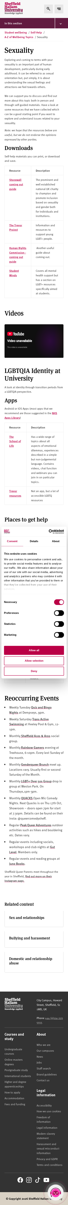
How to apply (12, 1092)
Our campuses (45, 1050)
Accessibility (44, 1105)
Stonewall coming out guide (16, 184)
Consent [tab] (12, 541)
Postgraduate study (16, 1070)
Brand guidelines (47, 1074)
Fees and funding (15, 1104)
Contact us (43, 1080)
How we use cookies (49, 1111)
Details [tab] (34, 541)
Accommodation (14, 1098)
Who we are (43, 1045)
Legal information (47, 1127)
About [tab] (56, 541)
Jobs (39, 1062)
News (40, 1056)
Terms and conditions (49, 1165)
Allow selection (34, 660)
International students (18, 1076)
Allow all (34, 650)
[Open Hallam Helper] (55, 1192)
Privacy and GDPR (47, 1159)
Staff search (44, 1068)
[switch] (59, 613)
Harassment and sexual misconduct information (48, 1148)
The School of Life (15, 441)
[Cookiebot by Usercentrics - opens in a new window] (49, 531)
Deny (34, 671)
